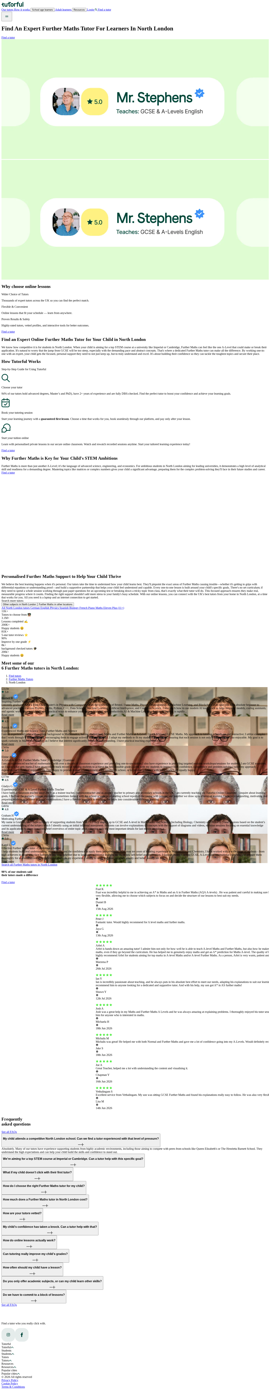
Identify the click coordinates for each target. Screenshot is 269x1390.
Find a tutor (8, 37)
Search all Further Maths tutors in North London (29, 864)
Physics (54, 607)
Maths (99, 607)
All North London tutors (15, 607)
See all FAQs (9, 1131)
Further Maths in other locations (55, 604)
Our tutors (7, 9)
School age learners (42, 9)
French (83, 607)
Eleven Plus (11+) (113, 607)
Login (90, 9)
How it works (22, 9)
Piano (92, 607)
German (35, 607)
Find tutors (15, 675)
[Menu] (6, 16)
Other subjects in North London (19, 604)
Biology (74, 607)
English (45, 607)
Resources (79, 9)
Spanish (64, 607)
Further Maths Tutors (21, 679)
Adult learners (63, 9)
